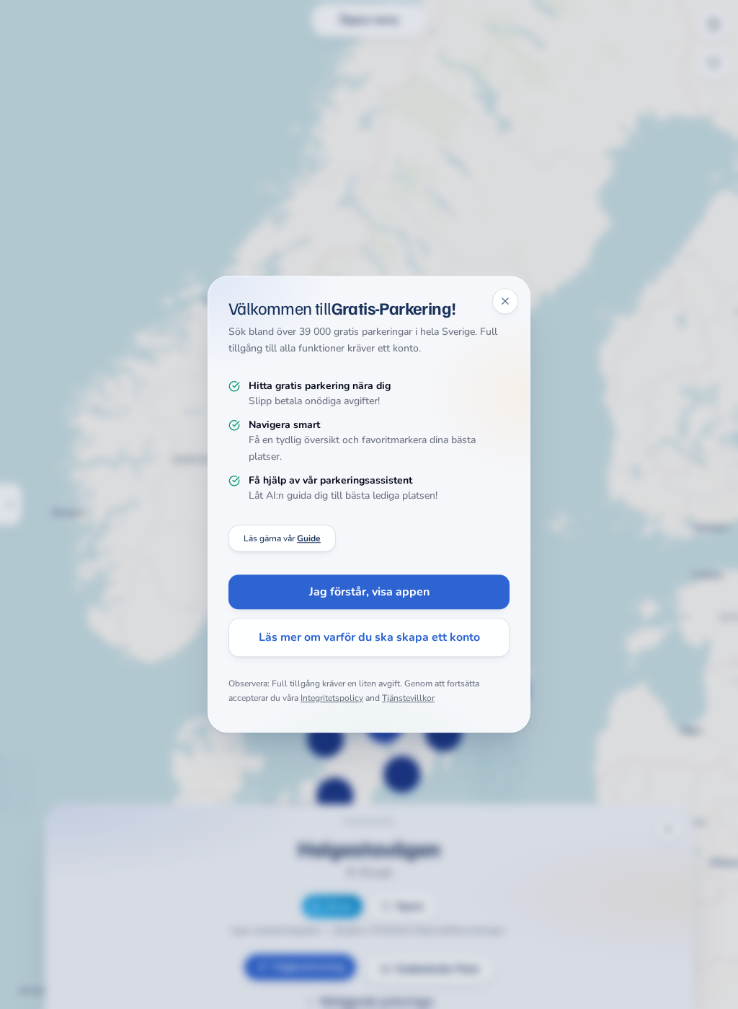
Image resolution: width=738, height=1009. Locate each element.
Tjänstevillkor (408, 698)
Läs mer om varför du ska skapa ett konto (369, 638)
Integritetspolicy (332, 698)
